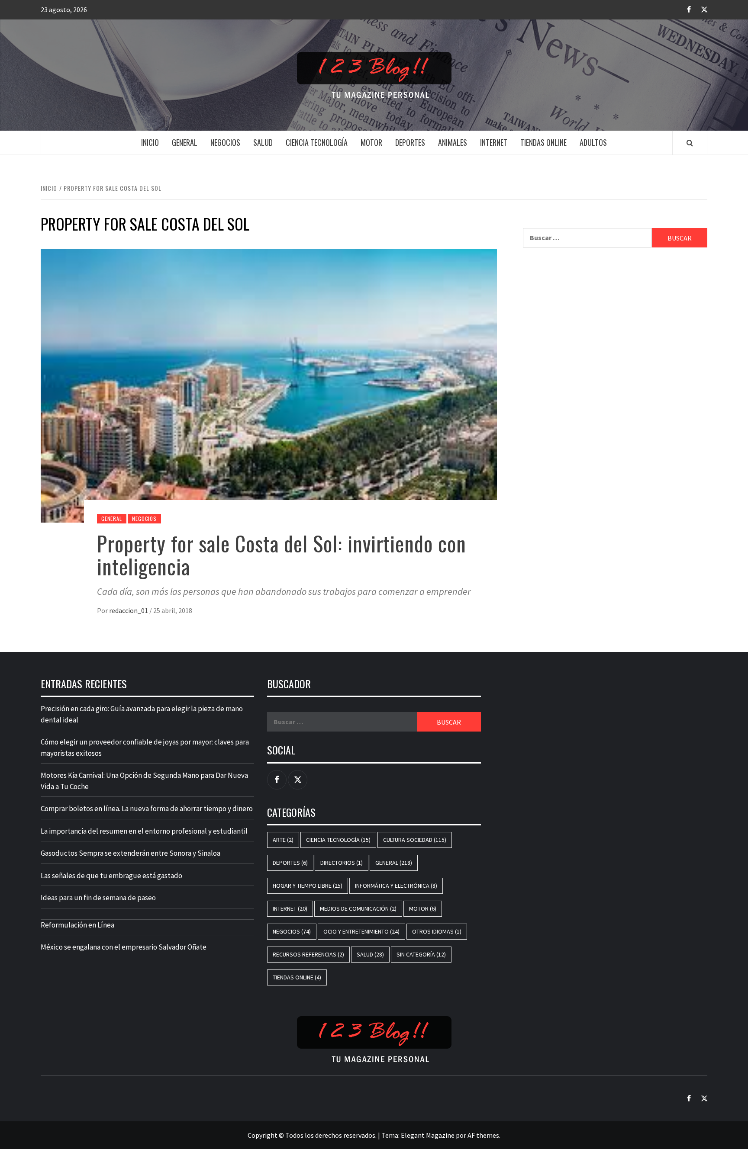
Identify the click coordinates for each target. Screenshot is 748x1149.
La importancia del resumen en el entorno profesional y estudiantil (144, 831)
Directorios (341, 863)
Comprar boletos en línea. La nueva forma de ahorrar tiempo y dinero (147, 808)
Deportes (410, 142)
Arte (283, 840)
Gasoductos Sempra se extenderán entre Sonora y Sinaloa (130, 853)
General (184, 142)
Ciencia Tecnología (317, 142)
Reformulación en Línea (77, 925)
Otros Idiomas (436, 931)
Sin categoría (421, 954)
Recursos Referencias (308, 954)
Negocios (225, 142)
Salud (263, 142)
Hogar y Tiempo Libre (307, 885)
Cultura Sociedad (414, 840)
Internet (493, 142)
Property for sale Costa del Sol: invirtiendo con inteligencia (281, 554)
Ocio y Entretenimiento (361, 931)
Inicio (150, 142)
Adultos (593, 142)
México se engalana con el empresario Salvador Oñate (123, 947)
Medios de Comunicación (358, 908)
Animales (452, 142)
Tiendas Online (543, 142)
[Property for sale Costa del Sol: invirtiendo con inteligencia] (269, 385)
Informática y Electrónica (396, 885)
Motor (371, 142)
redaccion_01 (129, 610)
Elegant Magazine (428, 1135)
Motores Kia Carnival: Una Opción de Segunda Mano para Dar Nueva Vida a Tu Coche (144, 780)
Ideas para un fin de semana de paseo (98, 897)
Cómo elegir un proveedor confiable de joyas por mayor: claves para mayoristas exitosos (145, 747)
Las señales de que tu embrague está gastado (111, 875)
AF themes (483, 1135)
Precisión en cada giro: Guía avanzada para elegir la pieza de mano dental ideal (142, 714)
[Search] (690, 143)
